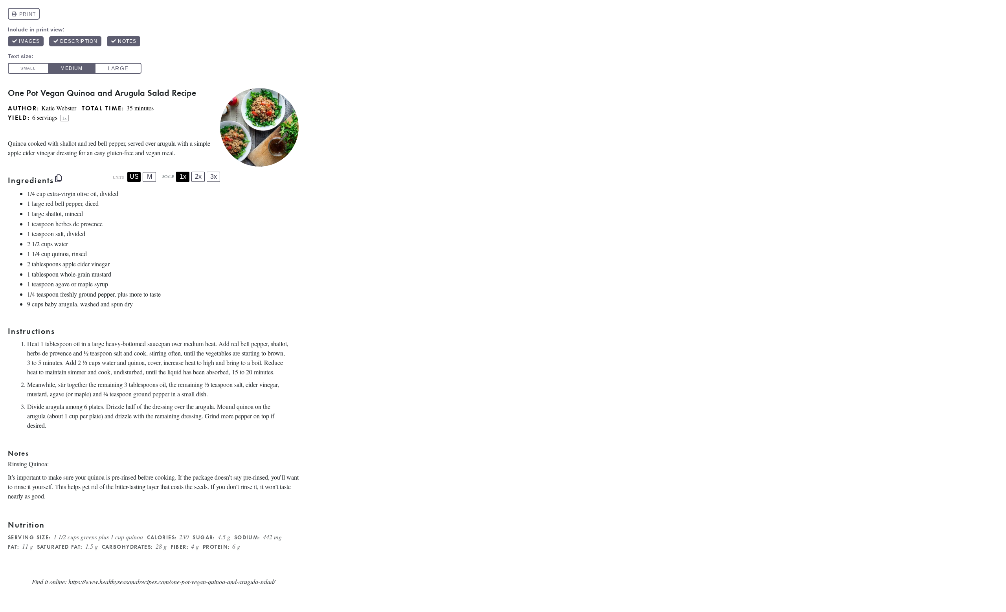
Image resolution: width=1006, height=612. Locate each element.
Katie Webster (58, 108)
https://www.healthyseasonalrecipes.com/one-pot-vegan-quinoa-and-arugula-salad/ (171, 581)
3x (213, 176)
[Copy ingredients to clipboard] (58, 178)
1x (183, 176)
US (134, 176)
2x (198, 176)
